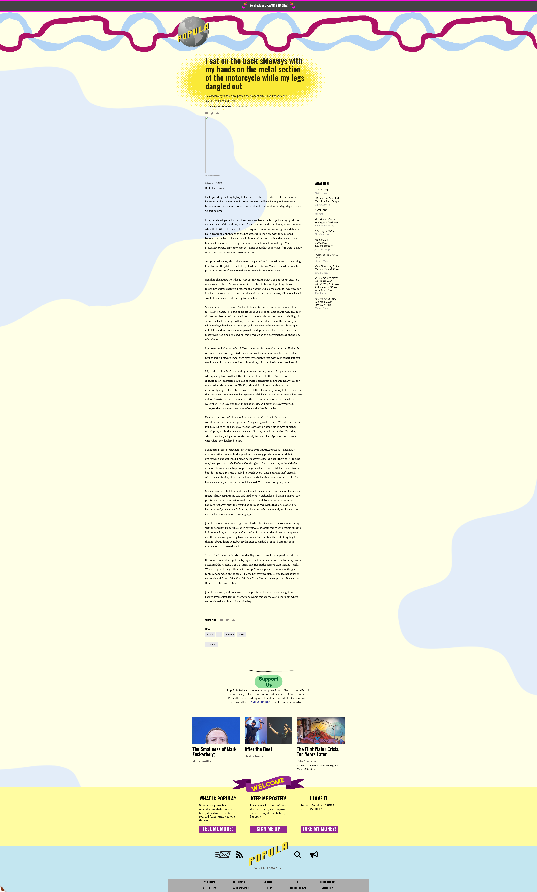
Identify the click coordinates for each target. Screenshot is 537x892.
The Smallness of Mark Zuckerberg (214, 752)
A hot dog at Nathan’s (326, 231)
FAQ (298, 882)
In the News (298, 888)
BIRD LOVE (321, 210)
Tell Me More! (218, 829)
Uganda (241, 634)
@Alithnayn (241, 106)
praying (210, 634)
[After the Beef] (268, 730)
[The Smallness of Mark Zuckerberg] (216, 730)
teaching (229, 634)
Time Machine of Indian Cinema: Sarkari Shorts (327, 267)
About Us (209, 888)
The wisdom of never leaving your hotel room (327, 220)
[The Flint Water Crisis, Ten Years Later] (321, 730)
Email (223, 854)
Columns (239, 882)
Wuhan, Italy (321, 189)
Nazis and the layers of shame (326, 256)
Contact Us (327, 882)
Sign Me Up (268, 829)
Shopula (327, 888)
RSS (239, 854)
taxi (219, 634)
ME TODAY (212, 644)
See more (255, 106)
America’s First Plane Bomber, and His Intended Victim (325, 301)
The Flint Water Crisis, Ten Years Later (318, 752)
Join (314, 854)
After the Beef (258, 749)
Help (268, 888)
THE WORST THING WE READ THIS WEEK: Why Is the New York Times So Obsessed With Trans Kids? (327, 284)
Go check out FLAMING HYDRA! (268, 5)
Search (297, 854)
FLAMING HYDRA (259, 701)
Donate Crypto (239, 888)
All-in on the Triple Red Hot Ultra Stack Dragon (327, 200)
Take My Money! (319, 829)
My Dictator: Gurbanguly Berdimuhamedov (324, 242)
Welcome (209, 882)
